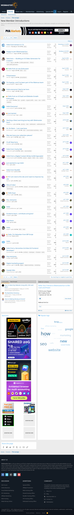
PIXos (7, 165)
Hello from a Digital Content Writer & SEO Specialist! (24, 156)
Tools (40, 310)
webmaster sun (41, 124)
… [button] (8, 37)
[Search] (71, 11)
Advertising (40, 11)
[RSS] (47, 513)
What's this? (69, 310)
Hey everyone (11, 256)
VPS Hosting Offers (28, 498)
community (25, 53)
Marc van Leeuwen (64, 114)
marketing (37, 265)
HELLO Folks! (11, 185)
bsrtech (8, 46)
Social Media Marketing (7, 490)
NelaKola (8, 144)
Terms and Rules (30, 513)
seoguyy (8, 258)
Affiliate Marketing (6, 496)
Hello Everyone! (12, 106)
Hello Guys (12, 193)
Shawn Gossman (64, 201)
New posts (4, 14)
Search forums (12, 14)
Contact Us (49, 499)
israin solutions (10, 108)
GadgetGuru (9, 124)
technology (10, 188)
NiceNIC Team (65, 59)
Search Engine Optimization (12, 290)
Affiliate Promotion (28, 488)
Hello (8, 207)
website (9, 102)
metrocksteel (65, 46)
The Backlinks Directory (12, 293)
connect (26, 186)
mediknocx (66, 53)
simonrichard (65, 97)
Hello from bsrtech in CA (15, 45)
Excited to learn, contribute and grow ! (20, 214)
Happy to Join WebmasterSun (17, 52)
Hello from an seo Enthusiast (18, 69)
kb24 (67, 107)
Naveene (8, 70)
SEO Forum (4, 485)
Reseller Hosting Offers (29, 496)
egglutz (67, 194)
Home (4, 11)
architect (25, 252)
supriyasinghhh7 (10, 84)
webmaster (33, 124)
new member (28, 151)
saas (36, 100)
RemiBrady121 (10, 130)
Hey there (10, 220)
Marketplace (49, 502)
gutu (7, 100)
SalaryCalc (9, 243)
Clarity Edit (9, 151)
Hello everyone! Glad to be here (17, 89)
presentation (23, 77)
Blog (47, 494)
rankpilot (8, 215)
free (19, 100)
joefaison (8, 201)
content (24, 158)
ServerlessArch (10, 252)
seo (25, 70)
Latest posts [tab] (5, 281)
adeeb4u (8, 265)
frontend (38, 252)
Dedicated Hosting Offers (29, 501)
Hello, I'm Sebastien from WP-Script (20, 234)
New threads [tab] (13, 281)
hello (25, 46)
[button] (24, 11)
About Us (48, 491)
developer (31, 252)
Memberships (30, 11)
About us (38, 513)
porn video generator (12, 64)
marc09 (67, 70)
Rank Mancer (9, 53)
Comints (67, 186)
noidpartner (66, 164)
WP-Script (8, 236)
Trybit (67, 143)
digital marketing (29, 265)
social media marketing (32, 130)
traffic (43, 100)
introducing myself (33, 186)
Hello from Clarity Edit (14, 149)
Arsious (8, 137)
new (27, 124)
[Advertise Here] (29, 420)
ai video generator (24, 62)
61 (11, 37)
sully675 (8, 229)
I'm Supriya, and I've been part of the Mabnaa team (24, 82)
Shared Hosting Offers (29, 493)
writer (41, 158)
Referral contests (43, 282)
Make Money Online (10, 302)
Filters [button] (69, 41)
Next (15, 37)
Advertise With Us (51, 496)
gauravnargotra (10, 186)
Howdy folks (10, 270)
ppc (20, 137)
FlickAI (8, 62)
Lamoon (67, 249)
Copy (40, 306)
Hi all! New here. (12, 142)
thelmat (8, 181)
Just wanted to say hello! (15, 163)
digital (29, 158)
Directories (7, 296)
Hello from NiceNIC (13, 170)
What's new (19, 11)
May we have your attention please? (19, 135)
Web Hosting (4, 498)
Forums (10, 11)
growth (23, 100)
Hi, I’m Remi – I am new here (16, 128)
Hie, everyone (11, 200)
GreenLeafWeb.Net (11, 208)
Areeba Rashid (10, 158)
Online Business (5, 488)
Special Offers (50, 11)
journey (23, 124)
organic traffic (29, 100)
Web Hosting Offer (28, 490)
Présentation (11, 76)
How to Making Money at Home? (15, 299)
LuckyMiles (66, 235)
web (41, 130)
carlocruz (8, 91)
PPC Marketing (5, 493)
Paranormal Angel (11, 115)
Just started (12, 113)
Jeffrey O (8, 195)
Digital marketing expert (15, 263)
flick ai (31, 62)
